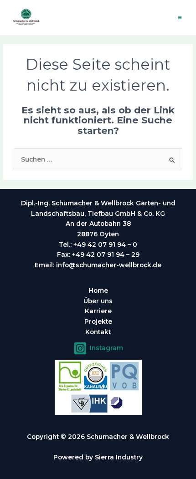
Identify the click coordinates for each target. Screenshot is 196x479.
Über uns (98, 301)
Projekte (98, 321)
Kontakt (98, 332)
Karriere (98, 311)
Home (98, 290)
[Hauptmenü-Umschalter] (180, 17)
